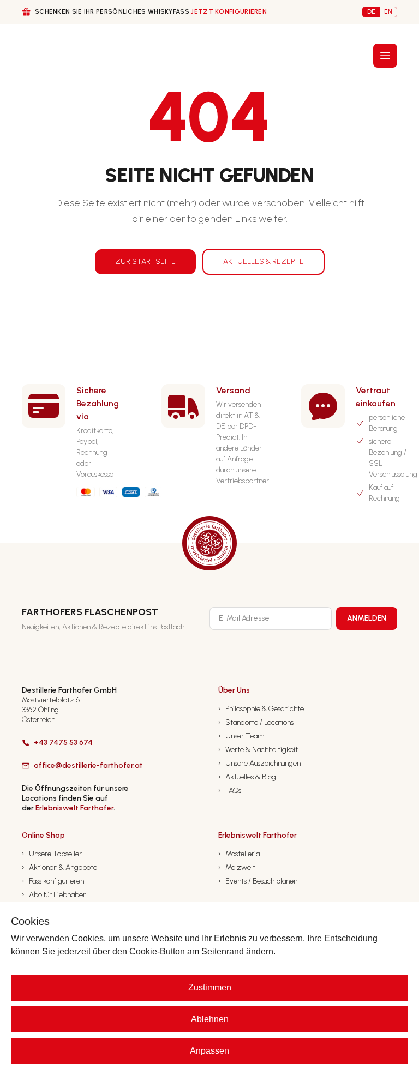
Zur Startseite (145, 261)
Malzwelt (236, 867)
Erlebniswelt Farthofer (74, 808)
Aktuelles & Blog (247, 777)
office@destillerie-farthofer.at (88, 765)
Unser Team (241, 736)
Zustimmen (209, 987)
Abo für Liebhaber (54, 894)
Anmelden (366, 618)
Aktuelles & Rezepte (263, 261)
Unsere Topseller (52, 853)
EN (388, 11)
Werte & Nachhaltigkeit (258, 749)
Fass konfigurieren (53, 881)
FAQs (229, 790)
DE (371, 11)
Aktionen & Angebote (59, 867)
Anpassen (209, 1050)
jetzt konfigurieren (229, 11)
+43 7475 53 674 (63, 742)
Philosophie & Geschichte (261, 708)
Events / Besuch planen (257, 881)
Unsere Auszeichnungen (259, 763)
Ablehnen (210, 1019)
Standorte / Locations (256, 722)
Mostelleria (239, 853)
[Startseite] (42, 55)
